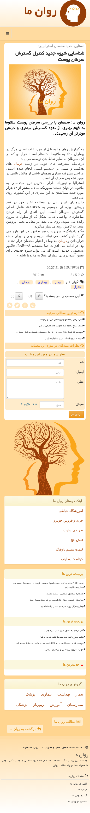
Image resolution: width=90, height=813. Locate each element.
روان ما (40, 10)
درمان (18, 163)
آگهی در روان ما (78, 783)
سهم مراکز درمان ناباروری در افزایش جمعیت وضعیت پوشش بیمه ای (49, 332)
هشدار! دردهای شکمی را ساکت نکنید (65, 593)
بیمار (58, 282)
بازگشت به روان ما (23, 729)
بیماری (42, 282)
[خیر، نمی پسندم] (19, 296)
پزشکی (21, 705)
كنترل (77, 287)
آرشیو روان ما (79, 795)
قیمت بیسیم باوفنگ (69, 549)
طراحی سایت (73, 530)
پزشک (30, 694)
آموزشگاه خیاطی (71, 511)
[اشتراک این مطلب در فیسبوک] (25, 305)
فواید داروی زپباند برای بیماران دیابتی (64, 338)
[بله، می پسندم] (39, 296)
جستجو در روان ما (77, 801)
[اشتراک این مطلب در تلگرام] (32, 305)
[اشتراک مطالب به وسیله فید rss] (9, 305)
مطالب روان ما (65, 721)
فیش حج (77, 540)
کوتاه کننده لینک (72, 559)
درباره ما (82, 789)
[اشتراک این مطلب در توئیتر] (17, 305)
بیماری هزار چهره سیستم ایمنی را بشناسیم (62, 606)
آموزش (55, 705)
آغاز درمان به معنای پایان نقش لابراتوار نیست (61, 319)
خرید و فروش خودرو (68, 520)
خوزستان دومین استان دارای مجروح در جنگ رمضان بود (57, 600)
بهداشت (63, 694)
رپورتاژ (38, 705)
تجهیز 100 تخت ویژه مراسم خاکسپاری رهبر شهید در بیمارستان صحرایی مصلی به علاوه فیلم (48, 585)
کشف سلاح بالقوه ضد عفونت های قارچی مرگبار (61, 325)
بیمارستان (75, 705)
